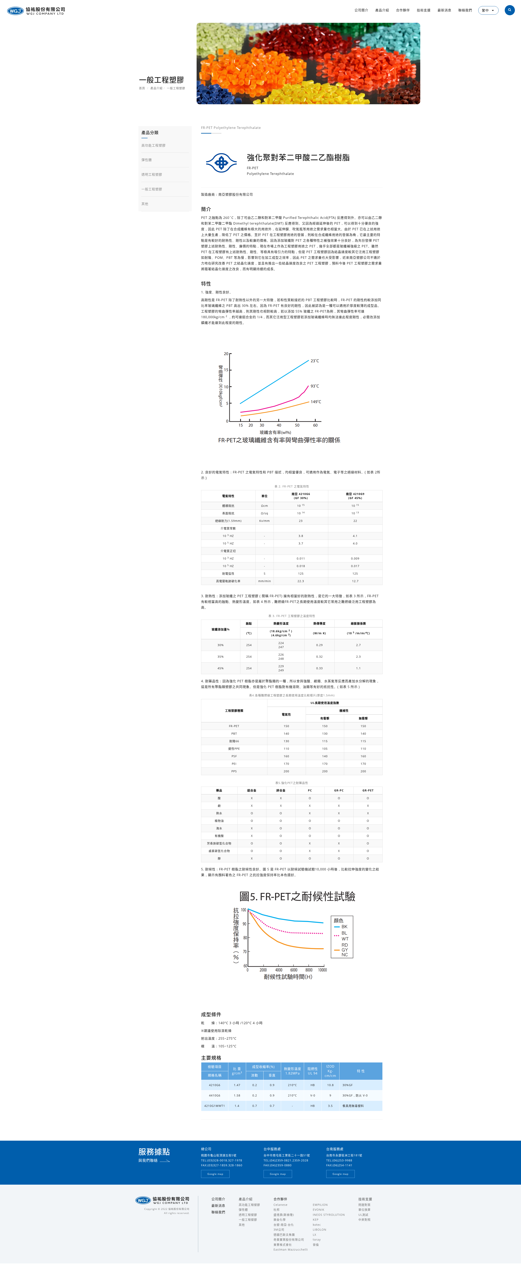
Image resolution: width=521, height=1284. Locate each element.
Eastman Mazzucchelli (291, 1249)
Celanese (281, 1205)
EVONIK (318, 1210)
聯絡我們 (465, 10)
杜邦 (277, 1210)
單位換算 (364, 1210)
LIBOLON (319, 1229)
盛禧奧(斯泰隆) (284, 1215)
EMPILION (320, 1205)
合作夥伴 (403, 10)
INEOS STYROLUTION (329, 1215)
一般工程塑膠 (151, 189)
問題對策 (364, 1205)
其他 (144, 204)
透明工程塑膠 (151, 174)
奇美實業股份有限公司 (289, 1239)
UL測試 (363, 1215)
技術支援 (424, 10)
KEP (316, 1219)
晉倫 (316, 1245)
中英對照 (364, 1219)
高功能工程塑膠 (153, 145)
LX (314, 1235)
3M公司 (279, 1229)
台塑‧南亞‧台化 (284, 1225)
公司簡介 (361, 10)
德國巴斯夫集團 (284, 1235)
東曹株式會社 (283, 1245)
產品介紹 (382, 10)
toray (317, 1239)
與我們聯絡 (148, 1160)
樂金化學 (280, 1219)
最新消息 (444, 10)
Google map (215, 1174)
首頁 (142, 88)
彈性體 (146, 160)
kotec (317, 1225)
